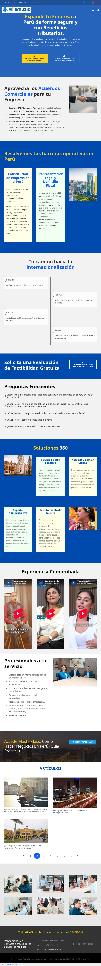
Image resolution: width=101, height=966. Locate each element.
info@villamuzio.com (52, 949)
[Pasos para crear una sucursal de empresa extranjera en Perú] (75, 793)
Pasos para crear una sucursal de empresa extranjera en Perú (70, 811)
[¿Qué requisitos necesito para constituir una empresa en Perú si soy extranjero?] (26, 831)
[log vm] (16, 10)
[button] (92, 10)
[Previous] (24, 856)
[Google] (92, 2)
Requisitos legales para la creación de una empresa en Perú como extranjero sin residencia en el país (25, 810)
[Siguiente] (77, 856)
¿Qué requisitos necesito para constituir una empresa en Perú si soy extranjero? (22, 847)
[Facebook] (84, 2)
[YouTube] (97, 2)
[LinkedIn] (88, 2)
